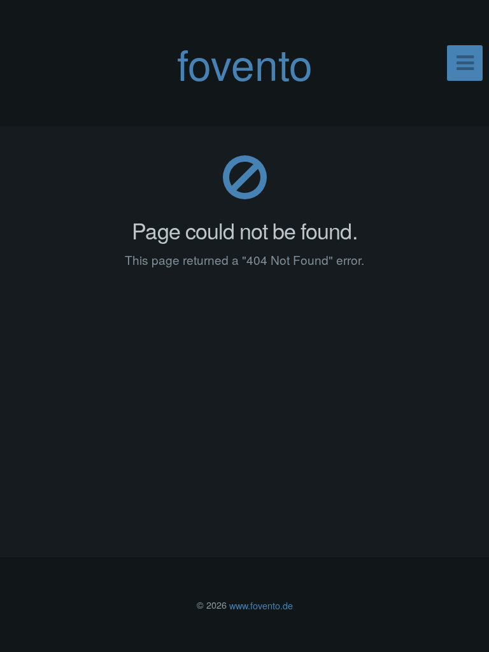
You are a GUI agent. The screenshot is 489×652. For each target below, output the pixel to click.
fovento (245, 62)
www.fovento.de (261, 604)
